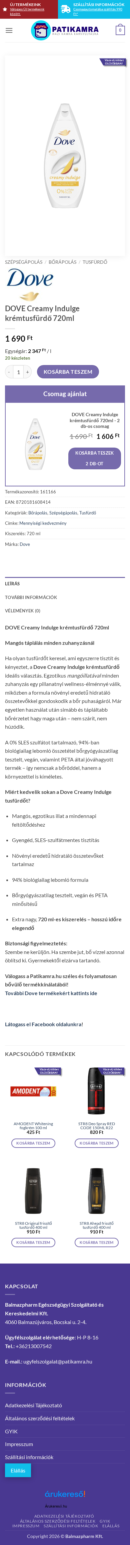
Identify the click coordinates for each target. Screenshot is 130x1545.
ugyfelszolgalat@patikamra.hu (57, 1361)
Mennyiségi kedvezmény (43, 523)
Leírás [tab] (12, 583)
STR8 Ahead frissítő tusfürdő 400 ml (97, 1225)
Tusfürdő (95, 262)
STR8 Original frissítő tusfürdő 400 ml (33, 1225)
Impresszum (19, 1444)
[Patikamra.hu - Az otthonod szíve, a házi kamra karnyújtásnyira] (65, 30)
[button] (9, 30)
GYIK (11, 1431)
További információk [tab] (31, 597)
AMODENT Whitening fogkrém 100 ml (33, 1126)
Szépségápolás (23, 262)
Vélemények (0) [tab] (23, 610)
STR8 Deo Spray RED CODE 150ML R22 (96, 1126)
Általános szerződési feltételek (40, 1418)
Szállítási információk (29, 1457)
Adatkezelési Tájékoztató (33, 1405)
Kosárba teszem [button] (33, 1143)
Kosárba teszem (68, 372)
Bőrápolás (62, 262)
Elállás (18, 1470)
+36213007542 (34, 1346)
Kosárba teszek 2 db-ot (94, 458)
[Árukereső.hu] (65, 1496)
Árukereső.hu (56, 1506)
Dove (25, 544)
